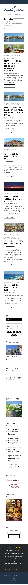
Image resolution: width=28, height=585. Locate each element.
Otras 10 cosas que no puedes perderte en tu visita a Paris (14, 433)
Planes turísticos (10, 57)
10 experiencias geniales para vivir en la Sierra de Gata (14, 458)
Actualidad (7, 55)
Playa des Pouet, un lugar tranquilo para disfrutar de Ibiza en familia (13, 37)
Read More (9, 85)
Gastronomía (7, 57)
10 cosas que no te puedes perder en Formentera (12, 287)
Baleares (13, 55)
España (18, 55)
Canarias (18, 234)
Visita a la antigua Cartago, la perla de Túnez (14, 466)
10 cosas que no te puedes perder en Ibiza (12, 156)
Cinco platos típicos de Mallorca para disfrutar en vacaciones (13, 65)
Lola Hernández (10, 246)
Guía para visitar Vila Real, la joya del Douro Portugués (15, 449)
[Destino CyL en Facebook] (11, 333)
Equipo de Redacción (11, 203)
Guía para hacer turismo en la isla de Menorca (13, 199)
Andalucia (7, 234)
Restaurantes (8, 238)
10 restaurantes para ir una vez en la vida (13, 242)
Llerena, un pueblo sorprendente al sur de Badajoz (14, 358)
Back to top (13, 580)
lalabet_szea (13, 438)
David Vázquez (9, 70)
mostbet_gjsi (13, 429)
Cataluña (6, 235)
